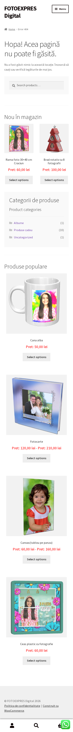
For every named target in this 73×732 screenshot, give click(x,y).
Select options (18, 180)
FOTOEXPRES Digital (20, 12)
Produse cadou (23, 230)
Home (12, 29)
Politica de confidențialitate (22, 706)
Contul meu (12, 725)
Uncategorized (23, 237)
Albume (19, 223)
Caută (36, 725)
